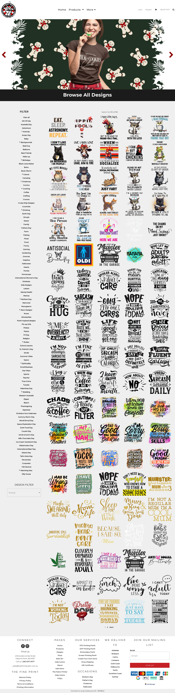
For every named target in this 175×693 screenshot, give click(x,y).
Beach (26, 403)
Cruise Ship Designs (26, 203)
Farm (26, 231)
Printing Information (25, 687)
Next (111, 627)
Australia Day (26, 124)
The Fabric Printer (59, 672)
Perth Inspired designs (26, 321)
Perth (115, 670)
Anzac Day (26, 135)
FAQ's (59, 678)
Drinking (26, 210)
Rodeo (26, 342)
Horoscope (26, 274)
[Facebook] (23, 646)
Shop (60, 655)
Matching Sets (26, 470)
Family (26, 224)
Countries (26, 206)
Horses (26, 271)
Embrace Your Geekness (26, 413)
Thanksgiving (26, 406)
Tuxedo (26, 385)
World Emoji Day (26, 420)
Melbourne (115, 667)
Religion (26, 338)
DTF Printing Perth (87, 649)
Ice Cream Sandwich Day (26, 442)
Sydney (115, 677)
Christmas (26, 182)
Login (140, 10)
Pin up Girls (26, 324)
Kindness (26, 281)
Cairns (115, 657)
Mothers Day (26, 299)
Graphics (26, 260)
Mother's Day (87, 677)
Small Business (26, 367)
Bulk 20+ (59, 659)
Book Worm (26, 171)
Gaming (26, 249)
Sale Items (60, 668)
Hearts (26, 267)
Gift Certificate (88, 665)
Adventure (26, 128)
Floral (26, 239)
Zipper (26, 399)
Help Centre (60, 662)
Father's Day (87, 680)
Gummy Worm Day (26, 417)
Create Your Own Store (87, 659)
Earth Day (26, 214)
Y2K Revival (26, 467)
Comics (26, 185)
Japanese (26, 410)
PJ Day (26, 335)
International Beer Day (26, 449)
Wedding (26, 392)
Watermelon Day (26, 445)
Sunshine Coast (115, 673)
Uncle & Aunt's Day (26, 435)
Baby (26, 139)
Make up (26, 157)
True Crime (26, 381)
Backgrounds (26, 142)
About (59, 665)
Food (26, 242)
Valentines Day (26, 388)
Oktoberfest (26, 317)
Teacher (26, 378)
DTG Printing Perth (87, 645)
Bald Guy (26, 146)
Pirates (26, 328)
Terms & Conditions (25, 684)
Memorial (26, 303)
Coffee (26, 192)
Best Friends (26, 153)
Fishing (26, 235)
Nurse (26, 313)
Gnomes (26, 256)
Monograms (26, 306)
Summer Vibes (26, 356)
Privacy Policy (25, 681)
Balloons (26, 149)
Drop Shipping (87, 662)
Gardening (26, 253)
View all (26, 117)
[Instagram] (27, 646)
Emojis (26, 217)
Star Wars (26, 371)
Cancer (26, 174)
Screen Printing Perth (88, 655)
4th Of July (26, 121)
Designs (60, 652)
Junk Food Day (26, 428)
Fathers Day (26, 228)
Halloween (26, 264)
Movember (26, 460)
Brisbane (115, 654)
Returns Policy (25, 677)
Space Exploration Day (26, 424)
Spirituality (26, 363)
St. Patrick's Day (26, 349)
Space (26, 360)
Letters (26, 289)
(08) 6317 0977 (28, 661)
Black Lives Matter (26, 164)
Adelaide (115, 650)
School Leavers (26, 346)
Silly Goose (26, 474)
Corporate (26, 463)
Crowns (26, 199)
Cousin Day (26, 431)
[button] (76, 9)
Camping (26, 178)
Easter (26, 221)
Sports (26, 374)
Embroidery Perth (87, 652)
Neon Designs (26, 310)
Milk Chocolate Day (26, 438)
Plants (26, 331)
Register (148, 10)
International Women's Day (26, 278)
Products (60, 649)
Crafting (26, 196)
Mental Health (26, 292)
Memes (26, 296)
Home (59, 645)
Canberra (115, 660)
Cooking (26, 189)
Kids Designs (26, 285)
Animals (26, 132)
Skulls (26, 353)
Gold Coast (115, 664)
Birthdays (26, 160)
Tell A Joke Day (26, 456)
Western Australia (26, 396)
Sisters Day (26, 453)
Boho (26, 167)
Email (132, 650)
